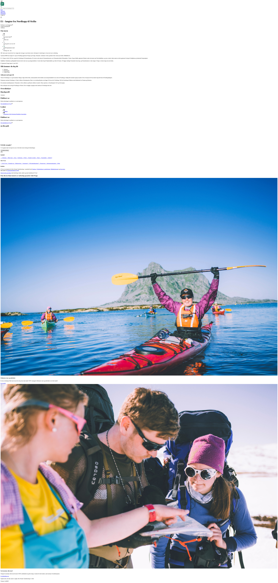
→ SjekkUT (49, 157)
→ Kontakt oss (10, 163)
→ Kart (14, 157)
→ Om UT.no (4, 163)
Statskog (34, 169)
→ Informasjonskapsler (50, 163)
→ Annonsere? (24, 163)
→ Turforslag (19, 157)
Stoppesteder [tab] (6, 70)
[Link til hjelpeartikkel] (12, 25)
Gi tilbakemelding (4, 150)
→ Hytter (24, 157)
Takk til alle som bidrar (6, 173)
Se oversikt (3, 383)
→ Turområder (43, 157)
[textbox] (7, 8)
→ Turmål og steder (31, 157)
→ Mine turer (9, 157)
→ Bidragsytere (17, 163)
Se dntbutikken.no (5, 576)
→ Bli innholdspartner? (33, 163)
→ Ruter (38, 157)
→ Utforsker (3, 157)
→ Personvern (42, 163)
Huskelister (3, 13)
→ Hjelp (58, 163)
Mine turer (3, 12)
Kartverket (62, 169)
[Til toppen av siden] (2, 152)
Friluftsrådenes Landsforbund (43, 169)
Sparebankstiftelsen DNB (13, 170)
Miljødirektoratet (54, 169)
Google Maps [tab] (6, 72)
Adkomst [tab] (5, 69)
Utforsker (3, 11)
